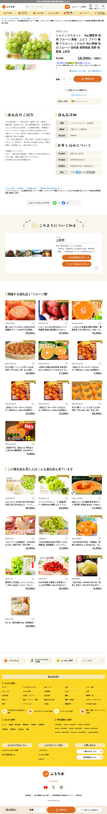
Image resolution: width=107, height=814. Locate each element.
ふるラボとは (42, 750)
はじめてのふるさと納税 (10, 750)
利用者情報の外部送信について (62, 795)
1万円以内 (58, 724)
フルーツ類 (26, 18)
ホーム (4, 18)
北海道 (11, 724)
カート (103, 8)
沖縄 (27, 729)
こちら (89, 65)
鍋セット (5, 699)
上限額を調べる (96, 71)
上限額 (90, 8)
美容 (3, 704)
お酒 (87, 691)
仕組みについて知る (79, 71)
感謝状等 (68, 704)
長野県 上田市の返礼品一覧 (49, 188)
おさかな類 (26, 691)
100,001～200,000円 (91, 728)
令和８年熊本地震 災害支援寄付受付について (53, 1)
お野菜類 (47, 691)
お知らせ (41, 759)
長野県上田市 (32, 188)
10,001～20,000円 (70, 724)
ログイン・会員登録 (80, 7)
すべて (4, 687)
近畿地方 (42, 724)
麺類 (66, 695)
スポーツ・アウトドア (93, 699)
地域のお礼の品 (49, 699)
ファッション (27, 704)
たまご (67, 691)
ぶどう (35, 18)
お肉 (66, 687)
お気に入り (97, 8)
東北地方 (18, 724)
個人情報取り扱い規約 (41, 795)
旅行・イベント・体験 (30, 699)
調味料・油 (89, 695)
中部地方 (21, 188)
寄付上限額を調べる (8, 754)
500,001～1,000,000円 (78, 732)
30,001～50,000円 (61, 728)
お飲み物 (5, 695)
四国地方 (13, 729)
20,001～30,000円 (84, 724)
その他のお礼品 (91, 704)
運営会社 (79, 795)
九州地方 (21, 729)
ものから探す (14, 18)
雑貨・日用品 (69, 699)
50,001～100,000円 (75, 728)
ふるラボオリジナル (29, 687)
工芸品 (46, 704)
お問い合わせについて (79, 95)
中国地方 (5, 729)
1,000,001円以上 (93, 732)
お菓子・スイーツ (29, 695)
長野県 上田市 (62, 31)
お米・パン (47, 687)
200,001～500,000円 (62, 732)
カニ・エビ (5, 691)
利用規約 (28, 795)
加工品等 (47, 695)
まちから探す (10, 188)
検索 (67, 7)
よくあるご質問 (43, 754)
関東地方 (26, 724)
